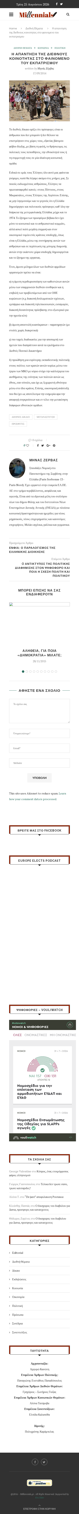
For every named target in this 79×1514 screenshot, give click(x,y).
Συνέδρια (17, 1323)
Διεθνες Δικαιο (21, 417)
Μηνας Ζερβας (43, 460)
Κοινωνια (43, 48)
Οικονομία (18, 1297)
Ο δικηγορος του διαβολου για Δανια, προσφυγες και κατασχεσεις (39, 1208)
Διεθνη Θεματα (23, 48)
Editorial (17, 1253)
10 (56, 671)
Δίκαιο (16, 1270)
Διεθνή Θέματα (34, 28)
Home (13, 28)
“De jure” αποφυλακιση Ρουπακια (44, 1197)
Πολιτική (17, 1306)
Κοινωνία (17, 1288)
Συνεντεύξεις (19, 1332)
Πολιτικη (59, 48)
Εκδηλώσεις (19, 1279)
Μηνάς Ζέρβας (45, 68)
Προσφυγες (18, 423)
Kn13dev (39, 1497)
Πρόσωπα (17, 1315)
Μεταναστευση (46, 417)
